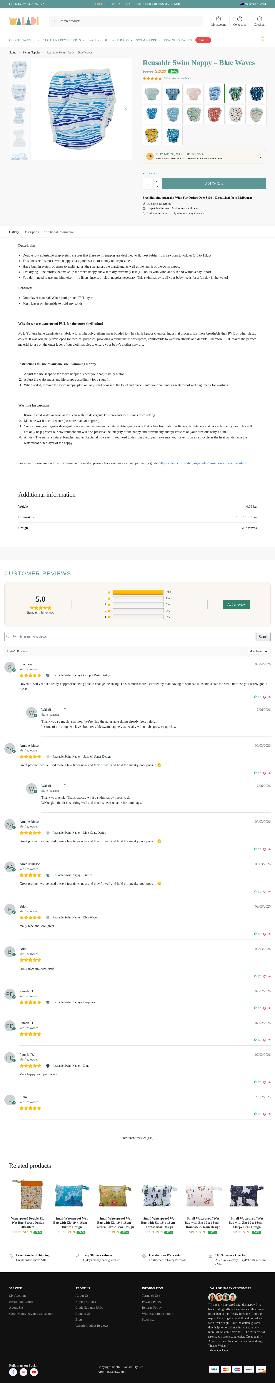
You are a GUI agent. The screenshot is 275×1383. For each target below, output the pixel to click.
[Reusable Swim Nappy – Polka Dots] (236, 114)
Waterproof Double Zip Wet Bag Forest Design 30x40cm (27, 1223)
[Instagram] (23, 1372)
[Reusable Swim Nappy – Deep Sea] (236, 94)
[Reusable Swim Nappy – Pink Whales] (215, 114)
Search (263, 636)
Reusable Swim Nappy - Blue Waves (75, 917)
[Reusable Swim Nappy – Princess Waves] (257, 114)
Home (12, 52)
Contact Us (82, 1313)
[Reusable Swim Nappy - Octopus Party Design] (48, 675)
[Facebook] (13, 1372)
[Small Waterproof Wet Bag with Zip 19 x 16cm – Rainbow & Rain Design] (203, 1194)
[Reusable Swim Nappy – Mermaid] (194, 114)
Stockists (148, 1319)
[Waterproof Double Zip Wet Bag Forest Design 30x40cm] (28, 1194)
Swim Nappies (31, 52)
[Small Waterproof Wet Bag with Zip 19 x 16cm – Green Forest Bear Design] (115, 1194)
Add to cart (214, 183)
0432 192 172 (35, 4)
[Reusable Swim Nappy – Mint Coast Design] (152, 94)
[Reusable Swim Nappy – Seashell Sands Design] (194, 94)
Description (31, 232)
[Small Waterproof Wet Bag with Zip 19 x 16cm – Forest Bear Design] (159, 1194)
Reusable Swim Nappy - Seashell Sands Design (82, 756)
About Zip (16, 1307)
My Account (17, 1295)
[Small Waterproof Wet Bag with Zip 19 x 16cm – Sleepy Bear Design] (247, 1194)
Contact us (239, 24)
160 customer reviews (177, 78)
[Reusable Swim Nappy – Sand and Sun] (152, 136)
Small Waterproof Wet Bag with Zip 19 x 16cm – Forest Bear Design (159, 1223)
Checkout (259, 24)
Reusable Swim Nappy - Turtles (72, 875)
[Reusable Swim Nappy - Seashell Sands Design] (48, 757)
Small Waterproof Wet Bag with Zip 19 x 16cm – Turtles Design (71, 1223)
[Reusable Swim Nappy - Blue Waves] (48, 917)
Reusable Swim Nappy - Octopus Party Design (81, 675)
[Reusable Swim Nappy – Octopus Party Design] (173, 94)
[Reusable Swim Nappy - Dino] (48, 1066)
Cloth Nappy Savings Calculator (31, 1313)
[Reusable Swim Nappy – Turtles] (173, 136)
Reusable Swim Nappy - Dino (71, 1065)
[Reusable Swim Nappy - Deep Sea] (48, 1002)
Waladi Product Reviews (91, 1325)
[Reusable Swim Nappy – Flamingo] (173, 114)
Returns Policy (152, 1307)
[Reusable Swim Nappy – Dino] (257, 94)
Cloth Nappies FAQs (89, 1307)
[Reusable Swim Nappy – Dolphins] (152, 114)
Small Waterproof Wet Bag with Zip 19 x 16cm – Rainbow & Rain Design (203, 1223)
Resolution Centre (21, 1301)
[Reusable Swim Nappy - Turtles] (48, 875)
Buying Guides (85, 1301)
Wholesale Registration (157, 1313)
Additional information (59, 232)
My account (218, 24)
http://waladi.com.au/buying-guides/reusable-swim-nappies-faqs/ (203, 463)
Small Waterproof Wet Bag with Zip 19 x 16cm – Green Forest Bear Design (115, 1223)
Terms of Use (151, 1295)
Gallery (14, 232)
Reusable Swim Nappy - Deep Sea (74, 1002)
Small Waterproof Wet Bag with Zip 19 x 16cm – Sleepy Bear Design (247, 1223)
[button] (258, 40)
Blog (78, 1319)
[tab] (15, 231)
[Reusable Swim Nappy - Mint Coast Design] (48, 833)
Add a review (236, 604)
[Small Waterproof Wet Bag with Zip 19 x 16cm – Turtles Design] (71, 1194)
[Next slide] (125, 109)
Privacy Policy (152, 1301)
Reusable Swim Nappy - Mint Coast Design (79, 832)
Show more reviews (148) (137, 1138)
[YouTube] (34, 1372)
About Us (81, 1295)
